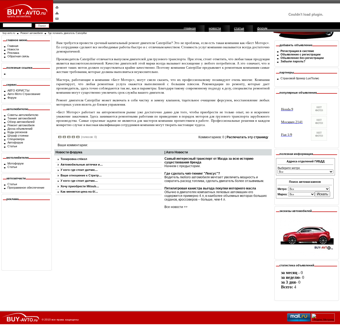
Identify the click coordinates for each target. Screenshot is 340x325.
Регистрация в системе (297, 51)
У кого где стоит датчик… (79, 169)
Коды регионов (17, 132)
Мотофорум (15, 163)
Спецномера (15, 139)
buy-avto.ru (9, 33)
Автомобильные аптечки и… (82, 164)
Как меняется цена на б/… (79, 191)
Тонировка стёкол (74, 159)
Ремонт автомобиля (31, 33)
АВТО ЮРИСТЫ (18, 90)
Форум (11, 97)
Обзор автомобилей (21, 121)
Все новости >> (176, 207)
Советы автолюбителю (22, 114)
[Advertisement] (166, 12)
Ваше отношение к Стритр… (81, 175)
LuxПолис (312, 78)
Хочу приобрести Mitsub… (80, 186)
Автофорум (15, 142)
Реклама (13, 52)
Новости (13, 49)
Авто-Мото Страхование (23, 94)
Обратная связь (18, 56)
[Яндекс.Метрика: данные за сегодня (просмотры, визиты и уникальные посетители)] (323, 317)
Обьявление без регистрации (302, 57)
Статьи (12, 146)
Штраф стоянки (17, 135)
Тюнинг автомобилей (21, 118)
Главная (12, 45)
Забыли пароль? (292, 61)
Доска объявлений (19, 128)
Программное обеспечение (25, 187)
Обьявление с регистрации (300, 54)
